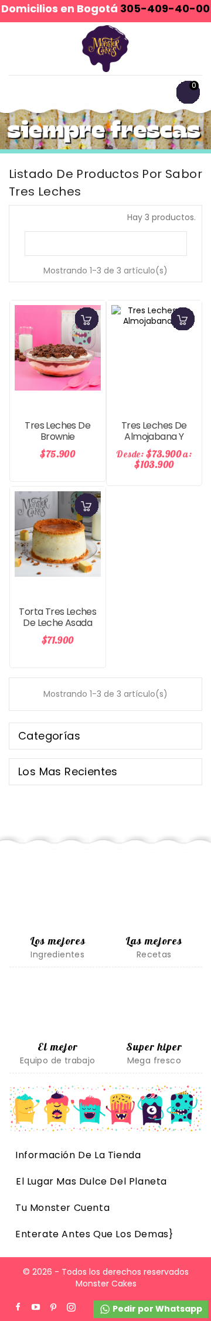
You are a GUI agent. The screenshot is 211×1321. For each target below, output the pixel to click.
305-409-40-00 (165, 8)
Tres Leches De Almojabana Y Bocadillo (154, 437)
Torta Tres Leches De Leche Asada (57, 617)
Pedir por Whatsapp (156, 1309)
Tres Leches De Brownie (57, 431)
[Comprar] (87, 319)
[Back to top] (181, 1280)
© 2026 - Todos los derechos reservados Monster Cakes (106, 1277)
